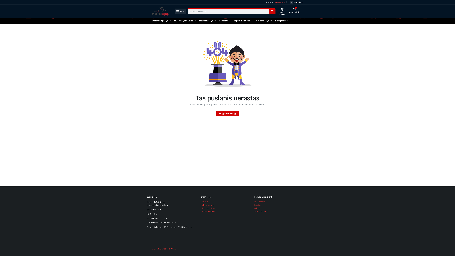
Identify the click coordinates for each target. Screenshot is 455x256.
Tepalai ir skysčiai (242, 21)
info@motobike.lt (161, 205)
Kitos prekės (280, 21)
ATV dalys (223, 21)
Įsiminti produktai (261, 211)
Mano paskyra (259, 202)
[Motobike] (161, 11)
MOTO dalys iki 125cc (183, 21)
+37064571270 (280, 2)
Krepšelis (258, 205)
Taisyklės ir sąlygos (208, 211)
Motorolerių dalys (160, 21)
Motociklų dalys (206, 21)
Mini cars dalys (262, 21)
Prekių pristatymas (208, 205)
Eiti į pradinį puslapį (227, 113)
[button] (294, 10)
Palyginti (257, 208)
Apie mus (204, 202)
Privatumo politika (207, 208)
